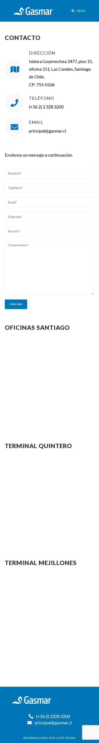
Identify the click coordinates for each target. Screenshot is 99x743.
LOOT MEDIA (65, 738)
